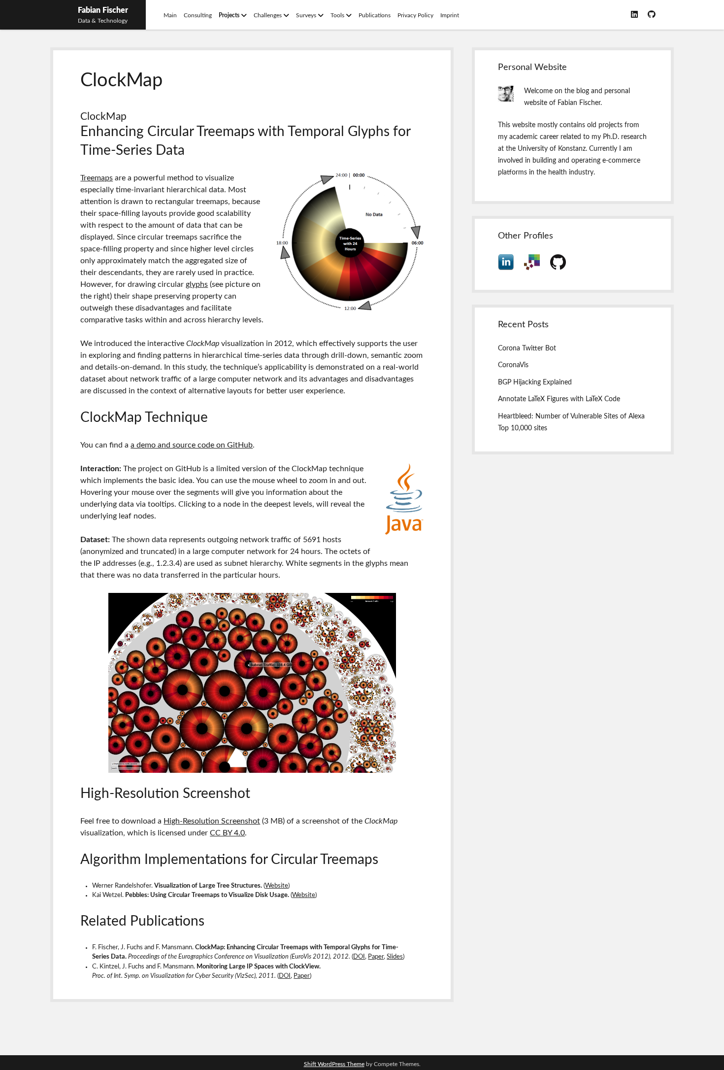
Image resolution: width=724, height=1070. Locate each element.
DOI (359, 957)
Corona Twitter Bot (527, 348)
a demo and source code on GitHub (192, 445)
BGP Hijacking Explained (535, 382)
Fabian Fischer (103, 10)
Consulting (198, 15)
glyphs (197, 284)
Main (170, 15)
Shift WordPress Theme (334, 1064)
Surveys (306, 15)
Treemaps (96, 178)
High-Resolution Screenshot (212, 821)
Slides (395, 957)
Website (276, 886)
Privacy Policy (415, 15)
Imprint (449, 15)
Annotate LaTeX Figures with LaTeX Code (559, 399)
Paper (376, 957)
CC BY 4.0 (227, 833)
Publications (375, 15)
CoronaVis (513, 365)
